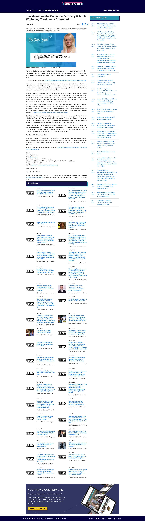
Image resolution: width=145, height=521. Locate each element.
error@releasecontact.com (34, 177)
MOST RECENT (37, 10)
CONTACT (55, 10)
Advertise (110, 518)
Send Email (33, 157)
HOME (29, 10)
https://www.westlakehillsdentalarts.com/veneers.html (50, 112)
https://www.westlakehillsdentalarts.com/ (45, 165)
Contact (118, 518)
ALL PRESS (47, 10)
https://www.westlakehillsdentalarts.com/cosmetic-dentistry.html (65, 80)
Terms (91, 518)
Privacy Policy (99, 518)
